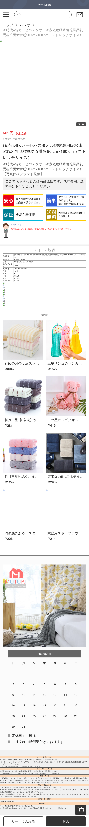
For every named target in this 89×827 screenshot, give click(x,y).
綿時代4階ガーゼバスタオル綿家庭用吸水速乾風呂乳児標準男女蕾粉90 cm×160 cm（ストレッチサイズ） (43, 32)
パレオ (25, 24)
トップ (8, 24)
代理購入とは (16, 224)
